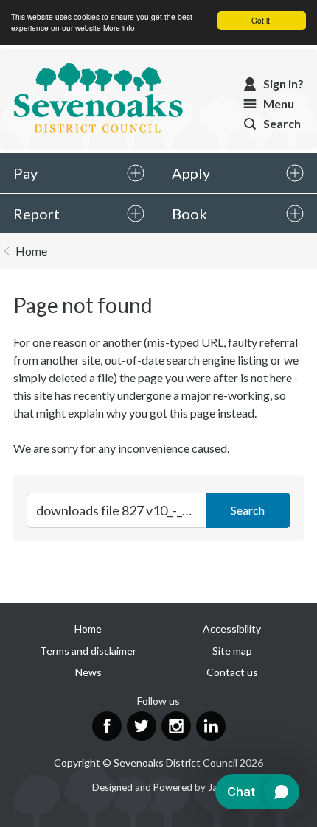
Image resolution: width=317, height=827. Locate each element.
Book (189, 213)
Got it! (261, 20)
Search (282, 123)
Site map (232, 650)
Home (31, 251)
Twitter (141, 726)
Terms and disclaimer (88, 650)
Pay (25, 173)
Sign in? (283, 84)
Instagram (176, 726)
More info (119, 27)
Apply (191, 173)
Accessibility (232, 628)
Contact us (232, 672)
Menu (278, 103)
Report (36, 213)
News (88, 672)
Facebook (107, 726)
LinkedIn (211, 726)
